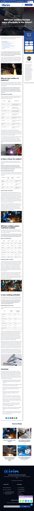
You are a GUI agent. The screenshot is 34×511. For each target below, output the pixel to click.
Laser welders (3, 371)
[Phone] (31, 501)
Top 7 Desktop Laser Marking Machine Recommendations (24, 440)
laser (1, 269)
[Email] (26, 501)
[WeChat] (23, 501)
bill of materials (14, 97)
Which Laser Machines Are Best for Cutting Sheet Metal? (9, 459)
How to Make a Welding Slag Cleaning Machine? (24, 458)
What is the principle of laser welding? (10, 440)
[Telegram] (28, 501)
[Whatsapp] (20, 501)
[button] (22, 5)
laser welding (8, 172)
